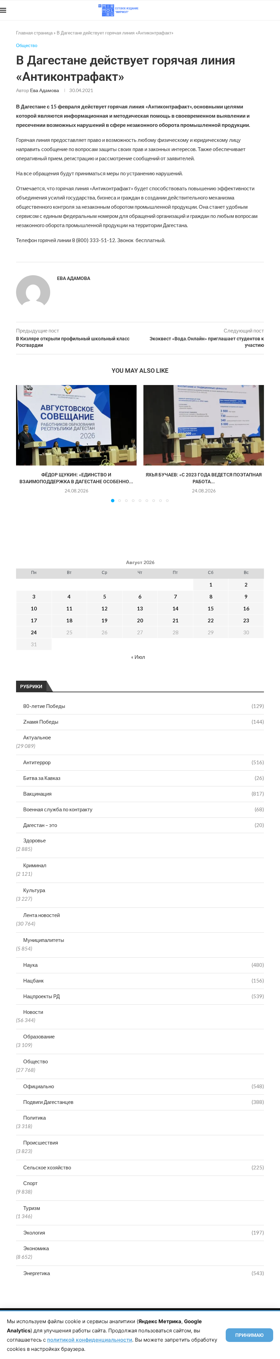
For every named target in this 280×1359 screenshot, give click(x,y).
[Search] (276, 10)
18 (69, 620)
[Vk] (252, 10)
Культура (34, 890)
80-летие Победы (143, 706)
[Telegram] (259, 10)
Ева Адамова (44, 90)
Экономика (36, 1248)
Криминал (34, 865)
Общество (35, 1061)
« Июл (138, 657)
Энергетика (143, 1273)
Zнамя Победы (143, 722)
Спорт (30, 1183)
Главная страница (34, 32)
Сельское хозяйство (143, 1167)
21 (175, 620)
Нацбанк (143, 980)
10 (34, 608)
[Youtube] (245, 10)
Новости (33, 1012)
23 (246, 620)
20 (140, 620)
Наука (143, 965)
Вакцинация (143, 794)
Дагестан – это (143, 825)
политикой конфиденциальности (89, 1339)
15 (211, 608)
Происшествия (40, 1142)
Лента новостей (41, 915)
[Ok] (266, 10)
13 (140, 608)
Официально (143, 1086)
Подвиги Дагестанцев (143, 1102)
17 (34, 620)
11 (69, 608)
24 (34, 632)
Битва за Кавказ (143, 778)
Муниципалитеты (43, 940)
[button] (25, 443)
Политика (34, 1117)
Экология (143, 1232)
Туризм (31, 1208)
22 (211, 620)
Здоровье (34, 840)
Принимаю (249, 1335)
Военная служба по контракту (143, 809)
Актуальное (37, 737)
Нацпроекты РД (143, 996)
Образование (39, 1036)
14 (175, 608)
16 (246, 608)
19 (104, 620)
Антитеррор (143, 762)
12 (104, 608)
